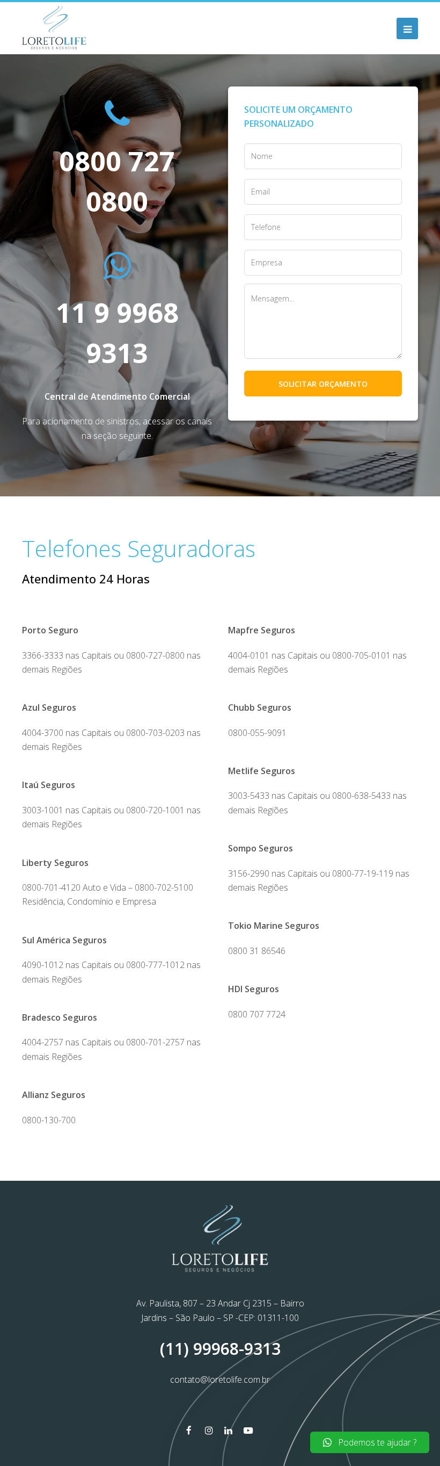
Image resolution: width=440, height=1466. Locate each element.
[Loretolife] (54, 27)
